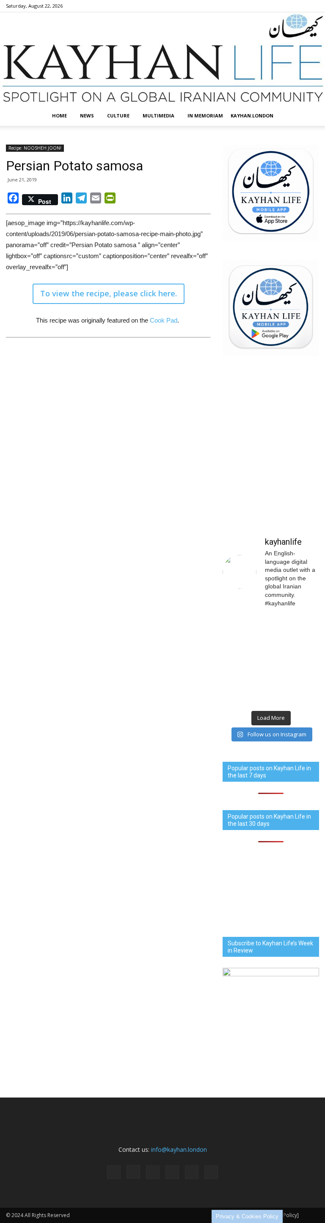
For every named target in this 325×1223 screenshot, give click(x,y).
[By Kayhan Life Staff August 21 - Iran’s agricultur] (246, 691)
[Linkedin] (270, 6)
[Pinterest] (284, 6)
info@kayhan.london (179, 1149)
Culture (118, 115)
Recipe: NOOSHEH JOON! (34, 148)
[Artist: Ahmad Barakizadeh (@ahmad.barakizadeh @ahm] (296, 661)
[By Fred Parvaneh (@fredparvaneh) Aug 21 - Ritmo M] (246, 631)
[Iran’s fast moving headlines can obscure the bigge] (296, 631)
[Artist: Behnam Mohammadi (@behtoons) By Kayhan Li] (246, 661)
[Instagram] (257, 6)
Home (59, 115)
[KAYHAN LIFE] (162, 59)
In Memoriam (205, 115)
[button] (309, 116)
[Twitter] (298, 6)
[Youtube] (312, 6)
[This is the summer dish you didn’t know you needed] (296, 691)
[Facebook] (243, 6)
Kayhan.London (252, 115)
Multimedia (158, 115)
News (87, 115)
